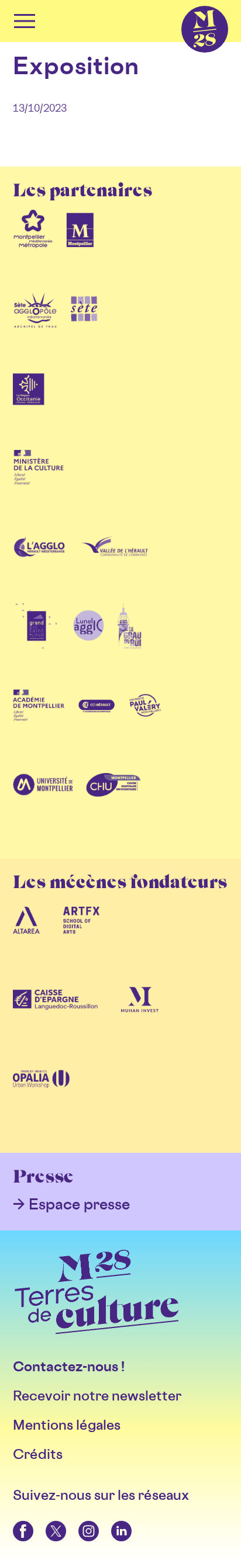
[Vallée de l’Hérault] (114, 565)
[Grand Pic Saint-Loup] (36, 644)
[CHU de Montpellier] (112, 803)
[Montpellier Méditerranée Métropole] (33, 247)
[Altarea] (26, 939)
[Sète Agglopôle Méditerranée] (35, 326)
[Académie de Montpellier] (38, 724)
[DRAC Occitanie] (38, 485)
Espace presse (79, 1204)
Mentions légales (66, 1424)
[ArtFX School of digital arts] (81, 939)
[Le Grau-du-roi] (129, 644)
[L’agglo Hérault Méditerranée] (40, 565)
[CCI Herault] (97, 724)
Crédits (38, 1453)
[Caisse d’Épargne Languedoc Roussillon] (55, 1018)
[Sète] (84, 326)
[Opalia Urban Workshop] (41, 1097)
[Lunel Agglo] (88, 644)
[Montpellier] (80, 247)
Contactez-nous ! (69, 1366)
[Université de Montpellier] (43, 803)
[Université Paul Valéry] (145, 724)
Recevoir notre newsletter (97, 1395)
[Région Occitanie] (28, 406)
